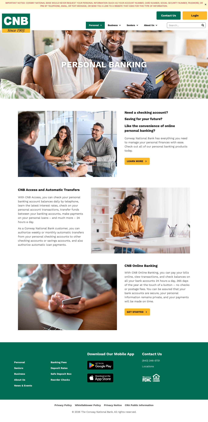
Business (113, 25)
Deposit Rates (59, 368)
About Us (149, 25)
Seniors (131, 25)
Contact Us (152, 354)
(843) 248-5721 (151, 360)
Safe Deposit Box (61, 373)
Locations (148, 366)
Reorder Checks (60, 379)
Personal (94, 25)
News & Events (23, 385)
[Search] (203, 25)
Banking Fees (59, 362)
